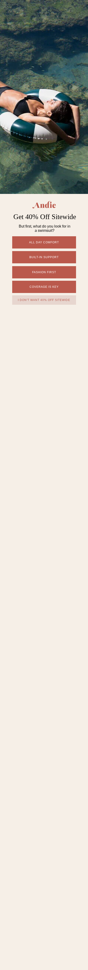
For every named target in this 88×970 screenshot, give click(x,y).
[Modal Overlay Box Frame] (44, 485)
